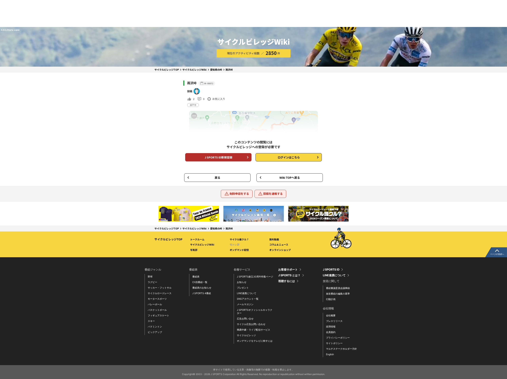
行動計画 (330, 299)
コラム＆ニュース (278, 244)
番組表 (195, 276)
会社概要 (330, 315)
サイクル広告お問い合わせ (251, 324)
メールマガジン (245, 304)
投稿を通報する (273, 194)
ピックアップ (155, 332)
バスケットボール (157, 309)
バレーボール (155, 304)
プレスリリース (334, 321)
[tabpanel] (188, 214)
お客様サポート (288, 269)
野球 (150, 276)
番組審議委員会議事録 (338, 288)
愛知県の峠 (216, 69)
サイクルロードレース (160, 293)
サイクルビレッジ (246, 335)
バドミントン (155, 326)
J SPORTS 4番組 (201, 293)
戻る (217, 177)
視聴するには (286, 281)
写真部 (193, 249)
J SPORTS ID (331, 269)
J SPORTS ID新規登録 (218, 157)
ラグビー (152, 282)
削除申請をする (239, 194)
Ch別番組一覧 (199, 282)
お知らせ (241, 282)
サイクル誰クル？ (239, 239)
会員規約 (330, 332)
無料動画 (274, 239)
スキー (151, 321)
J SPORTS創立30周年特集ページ (255, 276)
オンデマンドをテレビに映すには (255, 340)
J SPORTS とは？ (289, 275)
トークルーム (197, 239)
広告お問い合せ (245, 318)
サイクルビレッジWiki (194, 69)
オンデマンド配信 (239, 249)
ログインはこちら (289, 157)
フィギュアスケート (158, 315)
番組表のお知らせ (201, 287)
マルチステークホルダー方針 (341, 348)
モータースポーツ (157, 298)
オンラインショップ (280, 249)
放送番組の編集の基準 (338, 293)
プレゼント (243, 287)
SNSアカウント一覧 (247, 298)
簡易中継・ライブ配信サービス (253, 329)
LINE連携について (246, 293)
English (330, 354)
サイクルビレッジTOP (166, 69)
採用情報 (330, 326)
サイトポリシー (334, 343)
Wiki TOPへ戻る (289, 177)
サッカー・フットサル (160, 287)
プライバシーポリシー (338, 337)
